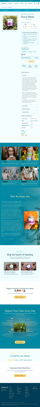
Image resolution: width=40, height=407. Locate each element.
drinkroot (3, 3)
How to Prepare (25, 105)
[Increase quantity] (26, 61)
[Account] (36, 3)
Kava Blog (19, 391)
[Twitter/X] (36, 388)
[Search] (34, 3)
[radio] (30, 57)
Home (2, 7)
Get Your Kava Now (19, 297)
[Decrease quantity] (22, 61)
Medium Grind (11, 393)
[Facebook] (35, 388)
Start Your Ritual (19, 342)
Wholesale (30, 3)
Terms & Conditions (14, 402)
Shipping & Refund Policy (21, 402)
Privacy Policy (9, 402)
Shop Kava (10, 3)
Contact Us (27, 388)
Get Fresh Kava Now (19, 375)
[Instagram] (33, 388)
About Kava (17, 3)
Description (24, 75)
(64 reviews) (29, 19)
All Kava (10, 388)
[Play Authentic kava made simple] (11, 266)
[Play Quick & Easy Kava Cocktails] (28, 266)
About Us (22, 3)
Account (26, 396)
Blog (26, 3)
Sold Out (30, 61)
